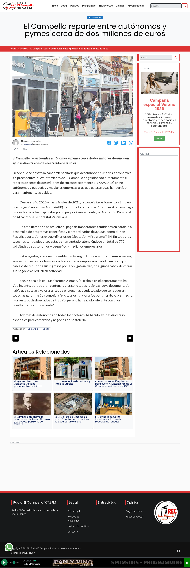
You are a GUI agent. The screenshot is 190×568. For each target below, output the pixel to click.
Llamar (159, 138)
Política (74, 5)
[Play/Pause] (4, 562)
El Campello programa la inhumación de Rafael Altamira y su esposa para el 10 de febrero (32, 420)
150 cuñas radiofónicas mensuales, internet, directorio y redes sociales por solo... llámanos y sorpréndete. (159, 120)
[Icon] (178, 551)
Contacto (73, 531)
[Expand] (187, 562)
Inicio (55, 5)
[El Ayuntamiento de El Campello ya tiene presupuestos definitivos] (32, 368)
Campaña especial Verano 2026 (159, 104)
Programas (89, 5)
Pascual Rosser (134, 516)
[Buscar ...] (185, 5)
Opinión (120, 5)
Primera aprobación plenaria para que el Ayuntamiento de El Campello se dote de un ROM (113, 384)
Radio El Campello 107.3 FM (159, 132)
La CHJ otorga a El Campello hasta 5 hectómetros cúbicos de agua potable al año (71, 419)
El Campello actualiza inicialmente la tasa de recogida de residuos (108, 419)
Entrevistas (106, 5)
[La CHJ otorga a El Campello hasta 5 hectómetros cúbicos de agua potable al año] (72, 404)
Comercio (95, 17)
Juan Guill (28, 144)
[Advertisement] (159, 201)
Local (64, 5)
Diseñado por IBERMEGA (22, 552)
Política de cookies (78, 526)
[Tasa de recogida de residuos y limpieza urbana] (72, 368)
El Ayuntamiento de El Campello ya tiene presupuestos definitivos (28, 384)
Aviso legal (74, 511)
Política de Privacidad (74, 518)
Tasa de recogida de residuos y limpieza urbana (72, 382)
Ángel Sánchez (134, 511)
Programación (136, 5)
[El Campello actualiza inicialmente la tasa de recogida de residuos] (113, 404)
